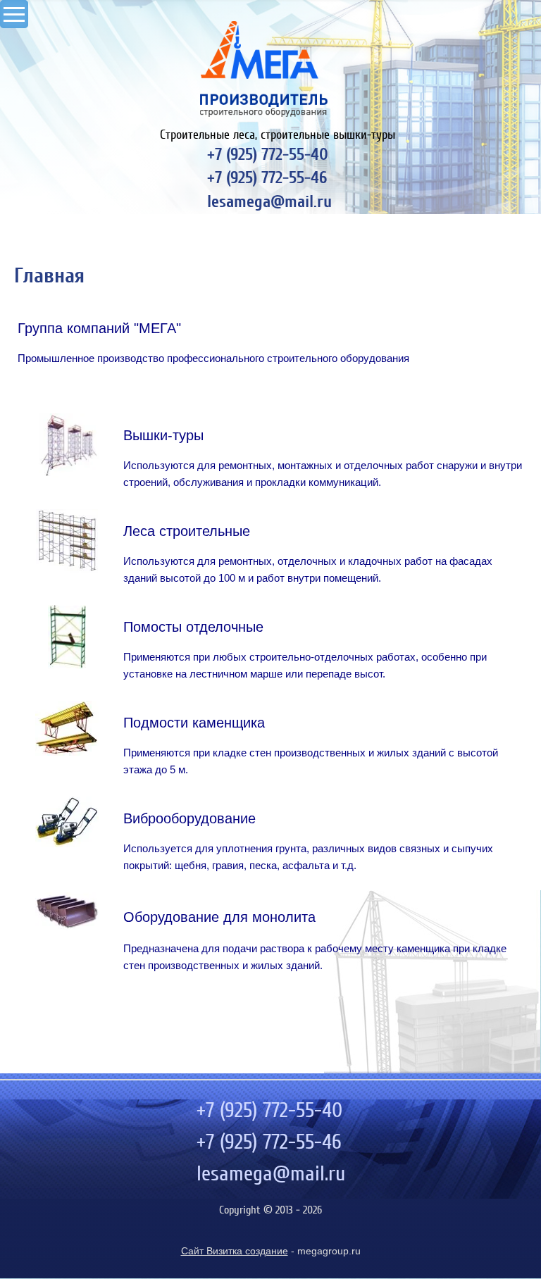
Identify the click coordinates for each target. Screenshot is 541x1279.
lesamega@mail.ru (269, 201)
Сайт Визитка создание (234, 1250)
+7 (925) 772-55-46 (267, 177)
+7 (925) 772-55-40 (267, 154)
